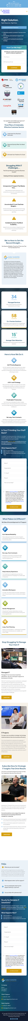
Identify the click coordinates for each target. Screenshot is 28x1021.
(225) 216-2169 (6, 996)
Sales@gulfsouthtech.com (9, 1008)
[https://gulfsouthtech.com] (5, 11)
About (2, 987)
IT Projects (3, 990)
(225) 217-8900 (11, 441)
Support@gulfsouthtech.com (10, 999)
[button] (26, 11)
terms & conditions (14, 491)
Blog (14, 1)
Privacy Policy (17, 1016)
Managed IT (4, 989)
